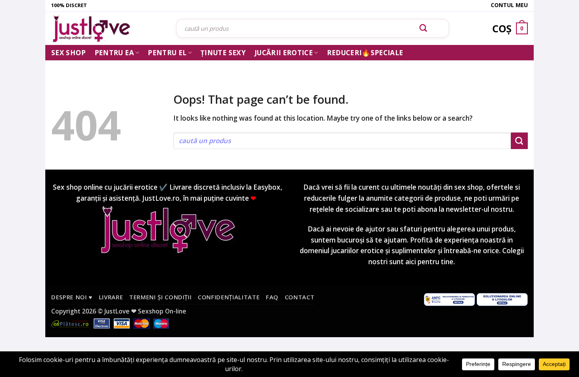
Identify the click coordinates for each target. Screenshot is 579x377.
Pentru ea (114, 52)
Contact (300, 297)
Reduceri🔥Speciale (365, 52)
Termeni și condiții (160, 297)
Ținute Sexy (223, 52)
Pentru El (167, 52)
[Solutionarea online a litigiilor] (502, 299)
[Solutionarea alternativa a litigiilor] (449, 299)
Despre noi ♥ (72, 297)
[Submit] (423, 28)
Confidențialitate (229, 297)
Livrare (111, 297)
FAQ (272, 297)
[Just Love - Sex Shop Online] (107, 28)
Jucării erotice (283, 52)
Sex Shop (68, 52)
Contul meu (509, 5)
